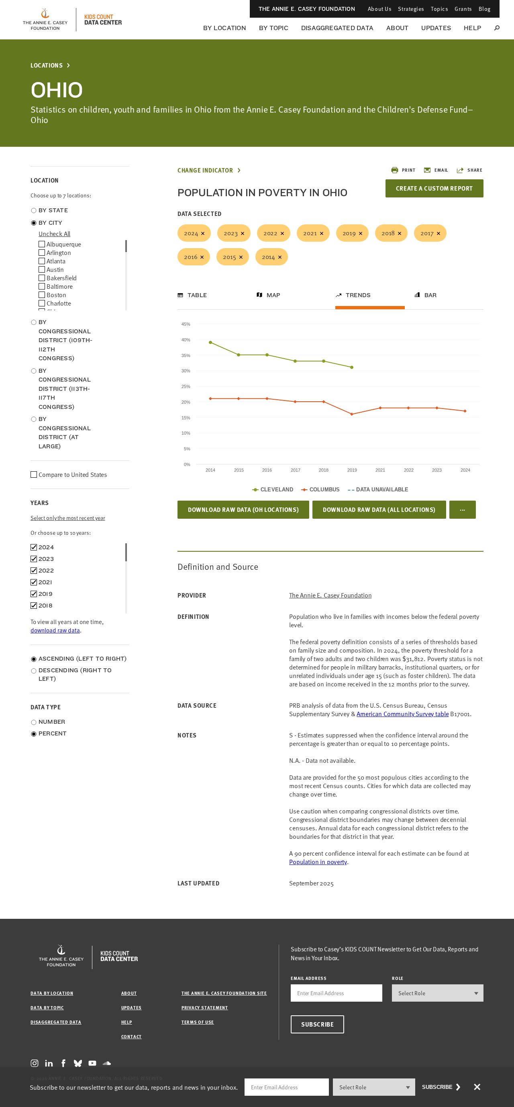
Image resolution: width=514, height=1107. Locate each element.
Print (408, 170)
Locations (47, 65)
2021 (309, 233)
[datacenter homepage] (103, 19)
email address (309, 978)
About (397, 28)
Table (197, 295)
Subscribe (317, 1024)
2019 (349, 233)
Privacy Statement (205, 1007)
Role (398, 978)
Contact (131, 1036)
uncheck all (54, 233)
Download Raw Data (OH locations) (243, 509)
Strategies (411, 8)
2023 (230, 233)
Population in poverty (318, 862)
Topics (439, 8)
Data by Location (52, 993)
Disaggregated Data (337, 28)
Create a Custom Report (434, 188)
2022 (270, 233)
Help (472, 28)
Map (274, 295)
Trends (358, 295)
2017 (426, 233)
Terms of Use (198, 1022)
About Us (380, 8)
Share (475, 170)
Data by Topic (47, 1007)
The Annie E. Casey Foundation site (224, 993)
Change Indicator (205, 170)
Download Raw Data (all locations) (379, 509)
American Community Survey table (403, 714)
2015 (229, 256)
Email (441, 170)
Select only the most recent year (68, 517)
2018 (388, 233)
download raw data (55, 630)
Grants (463, 8)
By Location (224, 28)
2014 (268, 256)
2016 (190, 256)
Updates (436, 28)
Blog (485, 8)
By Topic (273, 28)
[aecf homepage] (45, 20)
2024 (191, 233)
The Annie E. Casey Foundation (307, 9)
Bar (430, 295)
